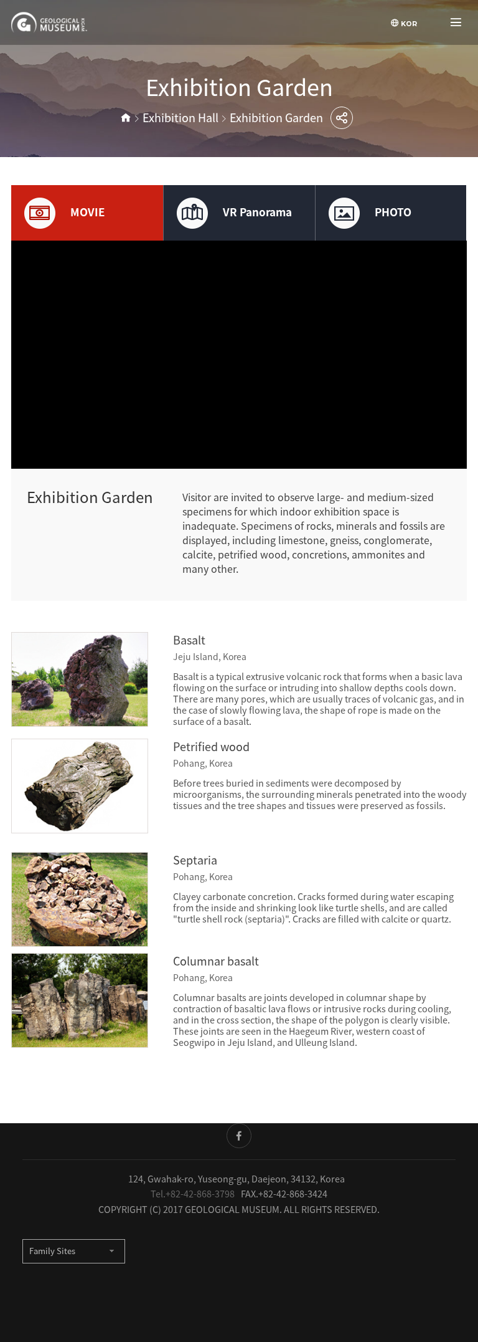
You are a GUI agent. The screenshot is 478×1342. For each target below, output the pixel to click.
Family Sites (52, 1251)
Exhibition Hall (180, 117)
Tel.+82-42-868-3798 (193, 1194)
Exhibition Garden (276, 117)
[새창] (239, 1135)
